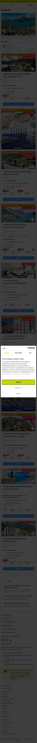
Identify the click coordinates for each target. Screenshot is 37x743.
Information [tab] (18, 353)
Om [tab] (30, 353)
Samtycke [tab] (7, 353)
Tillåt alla (18, 382)
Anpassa (17, 388)
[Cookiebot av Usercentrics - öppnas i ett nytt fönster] (27, 348)
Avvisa (18, 393)
